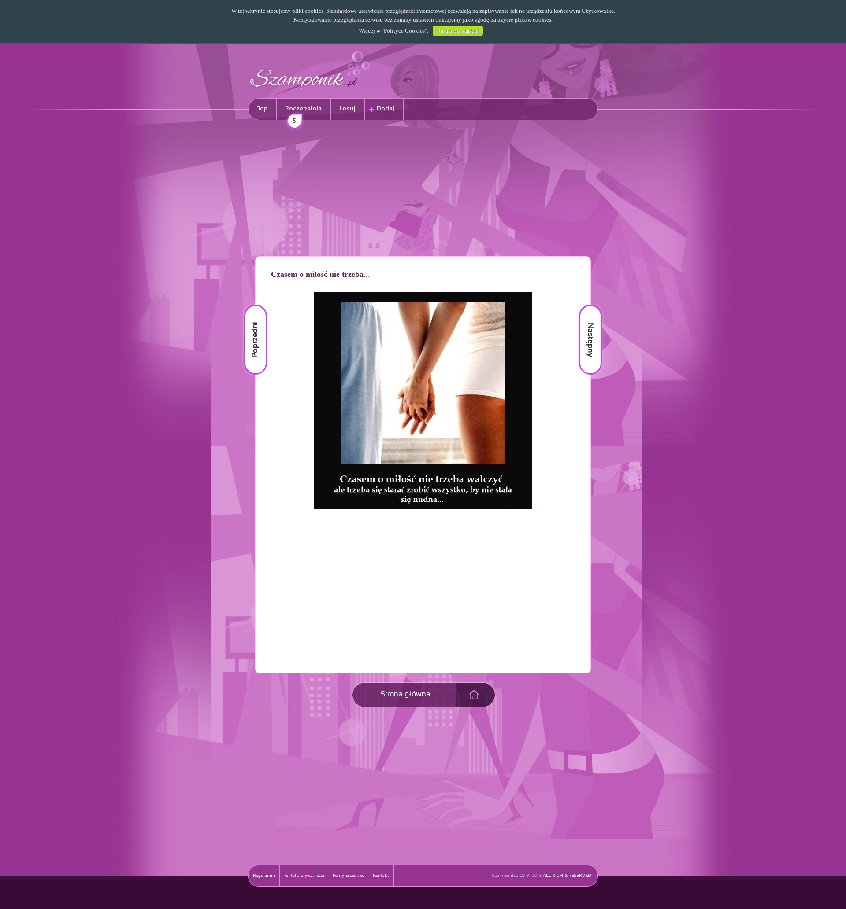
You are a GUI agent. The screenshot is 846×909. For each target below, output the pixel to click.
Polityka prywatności (303, 876)
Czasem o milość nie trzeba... (320, 274)
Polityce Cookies (404, 30)
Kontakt (381, 876)
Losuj (347, 109)
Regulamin (264, 876)
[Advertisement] (423, 190)
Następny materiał (584, 305)
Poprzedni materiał (250, 305)
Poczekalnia (303, 113)
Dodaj (385, 109)
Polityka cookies (348, 876)
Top (262, 109)
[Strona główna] (310, 90)
